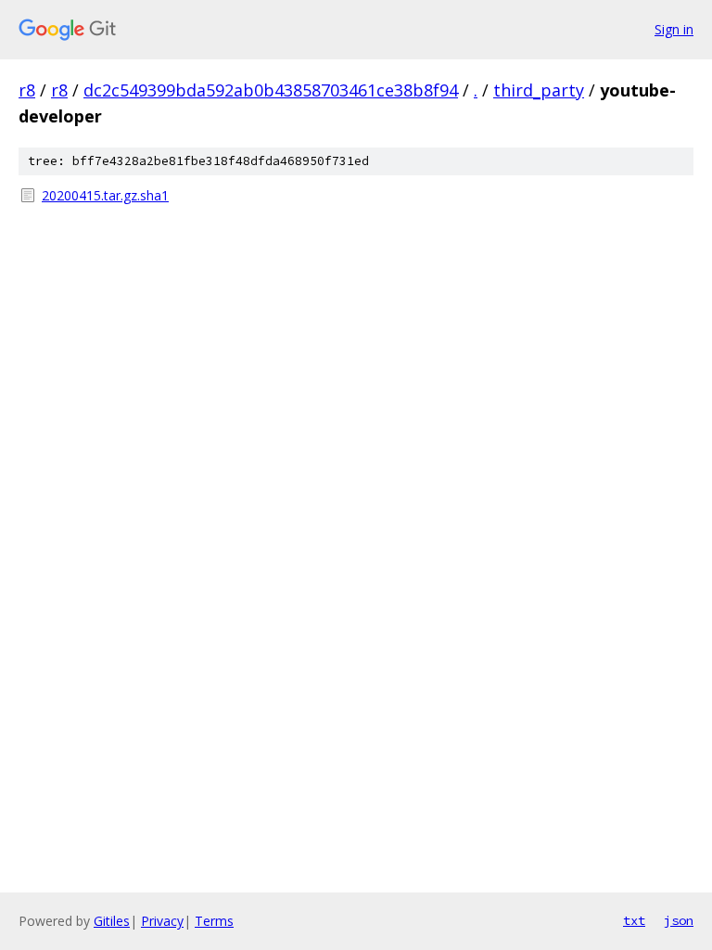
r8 (27, 90)
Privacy (162, 921)
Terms (214, 921)
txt (634, 920)
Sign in (674, 29)
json (678, 920)
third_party (538, 90)
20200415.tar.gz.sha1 (105, 195)
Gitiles (112, 921)
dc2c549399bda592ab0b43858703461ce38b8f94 (270, 90)
